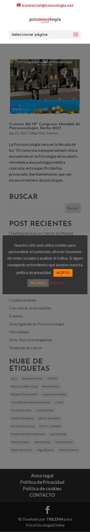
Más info (57, 282)
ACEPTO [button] (63, 273)
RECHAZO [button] (38, 283)
